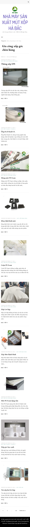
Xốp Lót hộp (5, 309)
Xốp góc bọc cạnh (7, 447)
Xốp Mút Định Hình (8, 354)
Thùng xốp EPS (8, 63)
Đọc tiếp (4, 98)
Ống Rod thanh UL (8, 131)
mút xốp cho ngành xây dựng (9, 61)
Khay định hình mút (8, 221)
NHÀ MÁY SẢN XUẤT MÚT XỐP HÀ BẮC (15, 22)
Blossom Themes (7, 523)
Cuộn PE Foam (6, 265)
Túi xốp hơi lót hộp (8, 490)
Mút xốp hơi (20, 487)
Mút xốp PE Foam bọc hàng (8, 175)
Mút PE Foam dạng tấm (9, 401)
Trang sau (22, 510)
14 (16, 510)
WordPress (24, 523)
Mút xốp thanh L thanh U (8, 129)
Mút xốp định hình (22, 218)
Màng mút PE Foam (8, 178)
